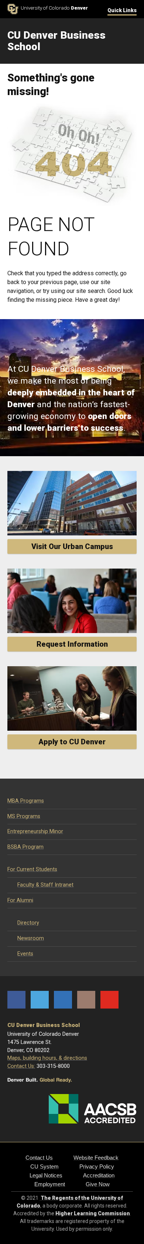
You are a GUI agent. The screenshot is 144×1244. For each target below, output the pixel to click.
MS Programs (23, 816)
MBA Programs (25, 801)
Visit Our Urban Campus (72, 546)
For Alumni (20, 900)
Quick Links (122, 10)
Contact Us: (21, 1066)
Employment (49, 1184)
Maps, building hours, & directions (47, 1058)
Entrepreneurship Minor (35, 831)
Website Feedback (96, 1157)
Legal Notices (46, 1175)
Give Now (98, 1184)
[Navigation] (131, 41)
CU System (44, 1166)
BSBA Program (25, 847)
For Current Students (32, 869)
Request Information (72, 644)
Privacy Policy (96, 1166)
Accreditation (98, 1175)
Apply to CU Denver (72, 741)
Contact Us (39, 1157)
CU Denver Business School (43, 1025)
